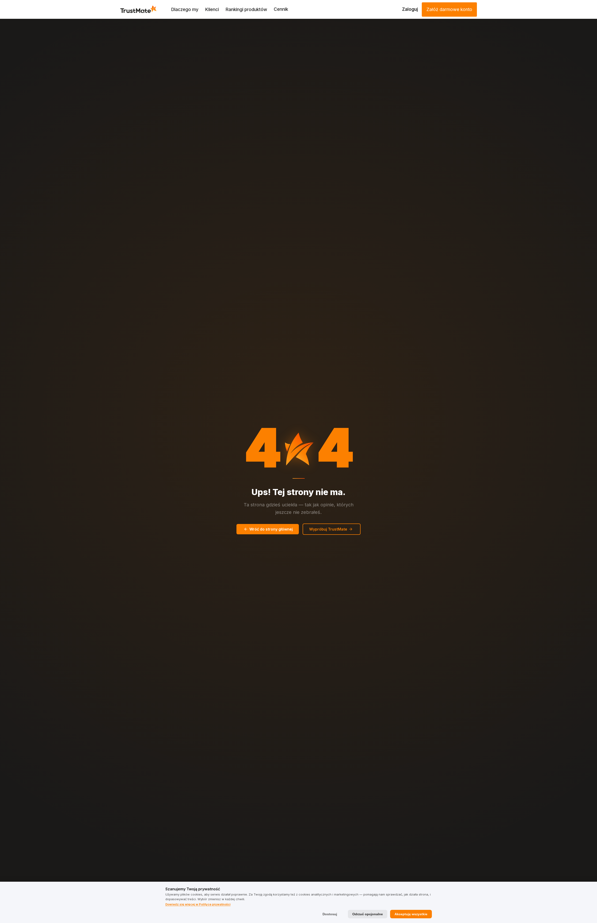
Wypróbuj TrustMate (328, 529)
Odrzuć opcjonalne (367, 914)
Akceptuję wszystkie (411, 914)
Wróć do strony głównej (271, 529)
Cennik (281, 9)
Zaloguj (410, 9)
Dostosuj (330, 914)
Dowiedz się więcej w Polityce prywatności (198, 904)
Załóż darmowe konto (449, 9)
